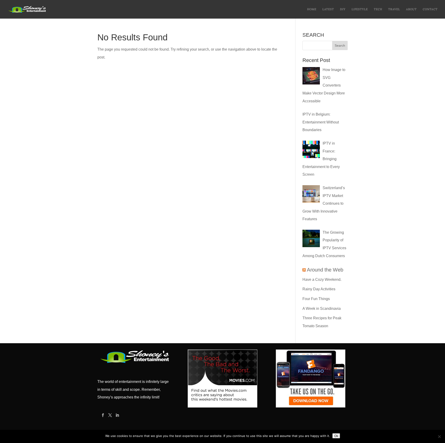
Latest (328, 9)
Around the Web (325, 270)
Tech (378, 9)
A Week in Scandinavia (321, 308)
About (411, 9)
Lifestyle (360, 9)
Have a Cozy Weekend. (321, 279)
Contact (430, 9)
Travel (394, 9)
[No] (439, 436)
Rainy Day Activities (318, 289)
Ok (336, 436)
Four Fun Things (316, 299)
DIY (343, 9)
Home (311, 9)
